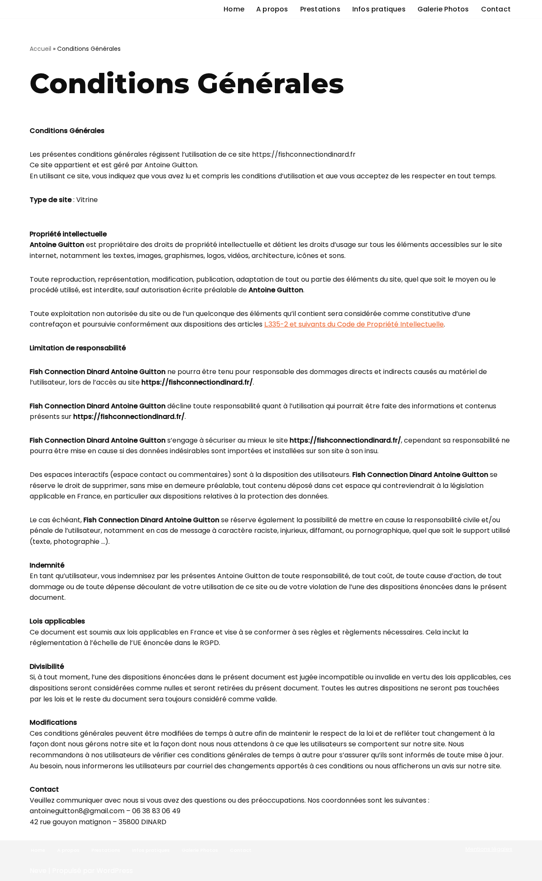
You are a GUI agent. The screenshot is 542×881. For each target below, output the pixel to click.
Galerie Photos (443, 9)
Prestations (320, 9)
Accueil (40, 48)
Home (234, 9)
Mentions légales (488, 849)
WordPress (115, 870)
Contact (496, 9)
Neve (38, 870)
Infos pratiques (379, 9)
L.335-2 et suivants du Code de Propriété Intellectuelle (354, 324)
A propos (272, 9)
